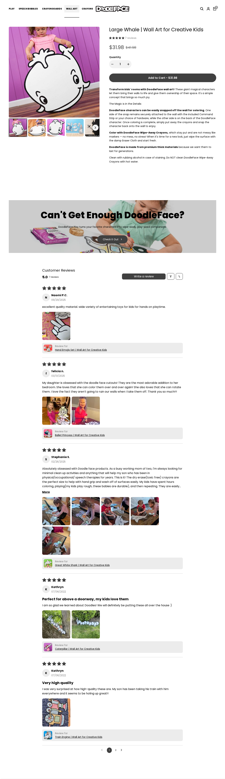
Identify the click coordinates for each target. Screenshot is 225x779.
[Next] (94, 72)
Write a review (144, 276)
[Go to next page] (122, 750)
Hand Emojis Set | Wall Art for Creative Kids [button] (81, 350)
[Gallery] (54, 82)
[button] (117, 38)
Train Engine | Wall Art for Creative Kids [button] (78, 737)
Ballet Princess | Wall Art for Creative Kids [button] (80, 435)
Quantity (115, 57)
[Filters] (170, 276)
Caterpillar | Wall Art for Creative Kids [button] (77, 649)
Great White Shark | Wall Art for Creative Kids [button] (82, 565)
